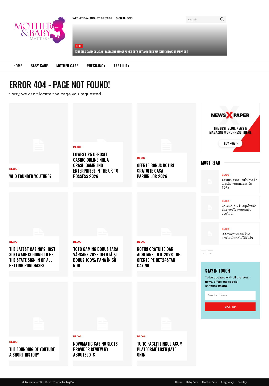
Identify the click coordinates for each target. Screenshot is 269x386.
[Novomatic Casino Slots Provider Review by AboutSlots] (102, 324)
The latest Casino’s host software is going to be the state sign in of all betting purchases (32, 257)
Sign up (230, 306)
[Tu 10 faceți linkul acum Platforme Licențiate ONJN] (166, 324)
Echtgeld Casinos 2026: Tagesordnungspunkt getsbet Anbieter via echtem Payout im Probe (131, 51)
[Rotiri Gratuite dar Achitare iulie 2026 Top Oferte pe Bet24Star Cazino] (166, 234)
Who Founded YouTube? (30, 176)
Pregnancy (227, 382)
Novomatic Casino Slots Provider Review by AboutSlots (95, 349)
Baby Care (192, 382)
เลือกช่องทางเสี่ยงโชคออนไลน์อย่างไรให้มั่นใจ (237, 236)
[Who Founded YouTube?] (38, 145)
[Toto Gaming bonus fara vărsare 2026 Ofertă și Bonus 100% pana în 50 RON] (102, 234)
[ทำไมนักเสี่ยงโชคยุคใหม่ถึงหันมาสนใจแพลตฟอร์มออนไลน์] (210, 207)
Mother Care (209, 382)
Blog (79, 46)
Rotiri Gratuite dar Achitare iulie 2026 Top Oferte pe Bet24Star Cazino (159, 257)
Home (178, 382)
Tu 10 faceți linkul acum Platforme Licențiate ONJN (159, 349)
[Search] (222, 19)
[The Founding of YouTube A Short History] (38, 324)
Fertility (242, 382)
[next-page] (210, 253)
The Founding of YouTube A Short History (32, 352)
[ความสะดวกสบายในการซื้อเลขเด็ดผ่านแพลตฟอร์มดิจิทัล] (210, 181)
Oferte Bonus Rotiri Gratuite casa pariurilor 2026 (155, 170)
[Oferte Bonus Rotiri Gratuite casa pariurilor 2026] (166, 145)
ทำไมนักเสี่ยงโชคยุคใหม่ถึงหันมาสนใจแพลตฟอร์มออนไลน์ (239, 210)
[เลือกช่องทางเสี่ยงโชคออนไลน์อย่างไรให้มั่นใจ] (210, 233)
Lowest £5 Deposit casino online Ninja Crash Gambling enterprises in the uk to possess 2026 (95, 165)
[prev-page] (203, 253)
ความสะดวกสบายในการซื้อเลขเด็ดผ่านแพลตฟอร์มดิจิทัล (239, 183)
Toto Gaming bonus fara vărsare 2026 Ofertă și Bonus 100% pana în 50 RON (95, 257)
